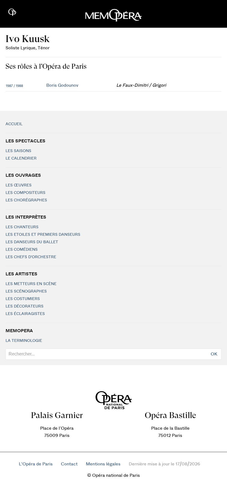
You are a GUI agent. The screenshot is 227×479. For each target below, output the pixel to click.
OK (214, 354)
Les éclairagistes (25, 314)
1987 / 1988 (14, 86)
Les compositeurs (25, 193)
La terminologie (24, 341)
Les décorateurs (24, 306)
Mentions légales (103, 464)
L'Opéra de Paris (36, 464)
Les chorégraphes (26, 200)
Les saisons (18, 151)
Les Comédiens (22, 250)
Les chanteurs (22, 227)
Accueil (14, 124)
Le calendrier (21, 158)
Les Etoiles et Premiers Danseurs (43, 235)
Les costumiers (23, 299)
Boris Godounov (62, 85)
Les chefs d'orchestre (31, 257)
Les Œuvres (19, 185)
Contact (69, 464)
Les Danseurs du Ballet (32, 242)
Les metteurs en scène (31, 284)
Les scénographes (26, 291)
